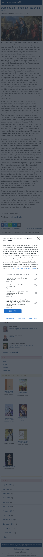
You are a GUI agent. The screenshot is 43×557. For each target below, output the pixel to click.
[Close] (39, 239)
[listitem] (21, 274)
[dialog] (21, 278)
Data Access (21, 318)
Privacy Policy (32, 318)
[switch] (35, 279)
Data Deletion (10, 318)
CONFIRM (12, 311)
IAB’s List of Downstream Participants (24, 268)
